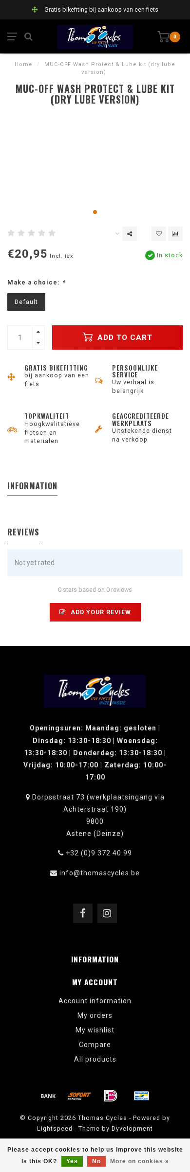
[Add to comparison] (175, 234)
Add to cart (123, 337)
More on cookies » (139, 1161)
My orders (95, 1015)
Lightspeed (55, 1128)
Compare (95, 1044)
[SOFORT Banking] (79, 1095)
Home (24, 64)
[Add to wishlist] (159, 234)
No (96, 1161)
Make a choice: (36, 282)
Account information (95, 1001)
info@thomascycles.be (99, 873)
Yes (72, 1161)
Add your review (100, 612)
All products (95, 1059)
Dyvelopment (132, 1128)
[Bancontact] (142, 1095)
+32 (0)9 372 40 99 (99, 853)
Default (26, 301)
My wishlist (95, 1030)
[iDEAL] (110, 1095)
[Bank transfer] (48, 1095)
